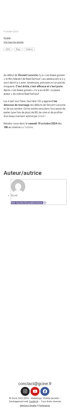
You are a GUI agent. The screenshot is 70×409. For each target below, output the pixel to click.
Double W (33, 401)
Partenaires (44, 405)
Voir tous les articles (14, 42)
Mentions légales (28, 405)
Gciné (41, 116)
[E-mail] (45, 202)
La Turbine (27, 127)
